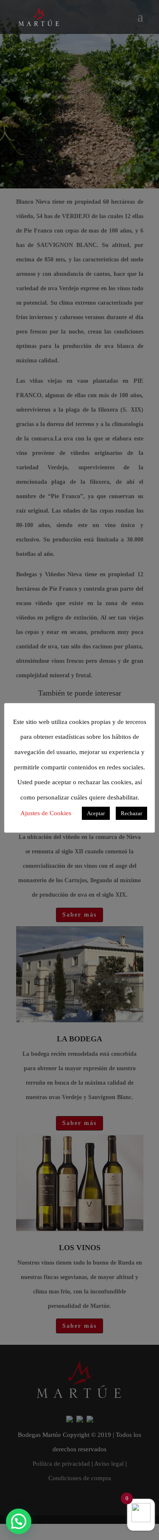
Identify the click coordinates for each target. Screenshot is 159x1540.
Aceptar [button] (96, 813)
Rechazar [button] (131, 813)
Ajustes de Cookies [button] (45, 813)
